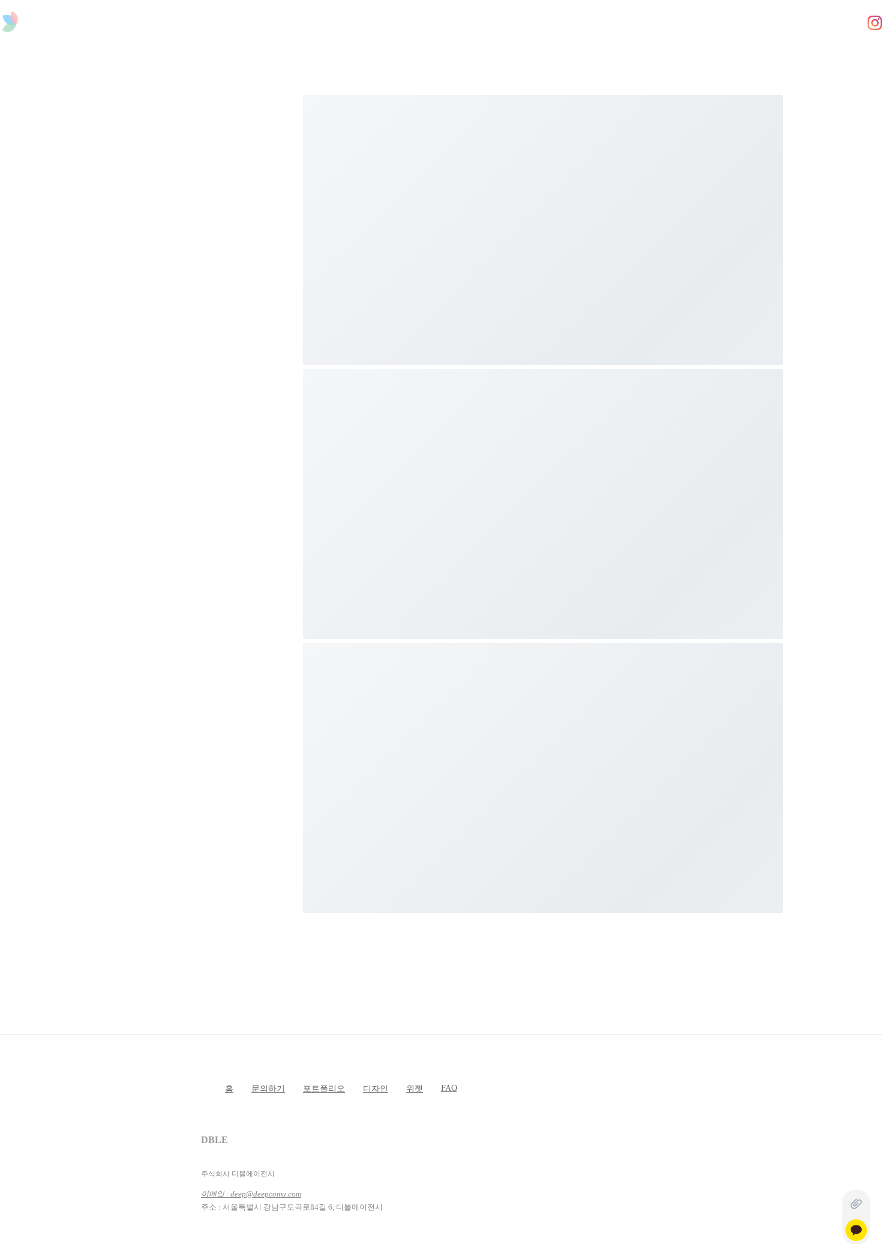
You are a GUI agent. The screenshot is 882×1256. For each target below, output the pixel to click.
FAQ (449, 1088)
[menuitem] (312, 51)
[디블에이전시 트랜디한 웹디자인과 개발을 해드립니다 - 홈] (10, 25)
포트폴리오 (324, 1088)
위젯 (414, 1088)
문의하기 (268, 1088)
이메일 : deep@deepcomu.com (251, 1193)
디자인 (375, 1088)
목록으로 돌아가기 (156, 550)
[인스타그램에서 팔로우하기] (875, 24)
